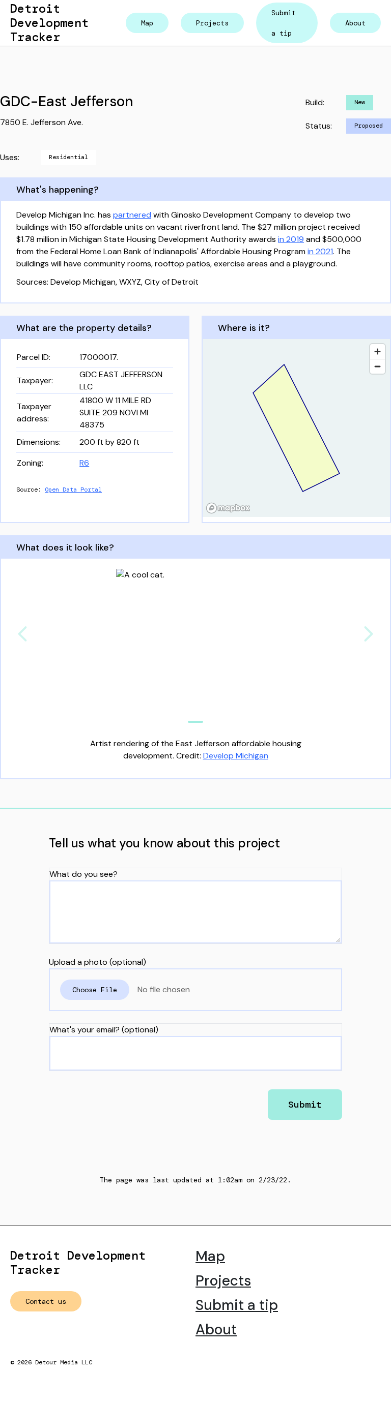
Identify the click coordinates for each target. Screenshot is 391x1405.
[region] (296, 428)
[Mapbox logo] (228, 508)
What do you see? (83, 874)
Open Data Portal (73, 489)
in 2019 (291, 239)
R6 (84, 462)
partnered (132, 214)
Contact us (45, 1301)
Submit (305, 1104)
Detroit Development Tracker (49, 23)
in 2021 (320, 251)
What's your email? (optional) (103, 1029)
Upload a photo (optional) (97, 962)
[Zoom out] (377, 366)
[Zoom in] (377, 351)
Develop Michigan (235, 755)
